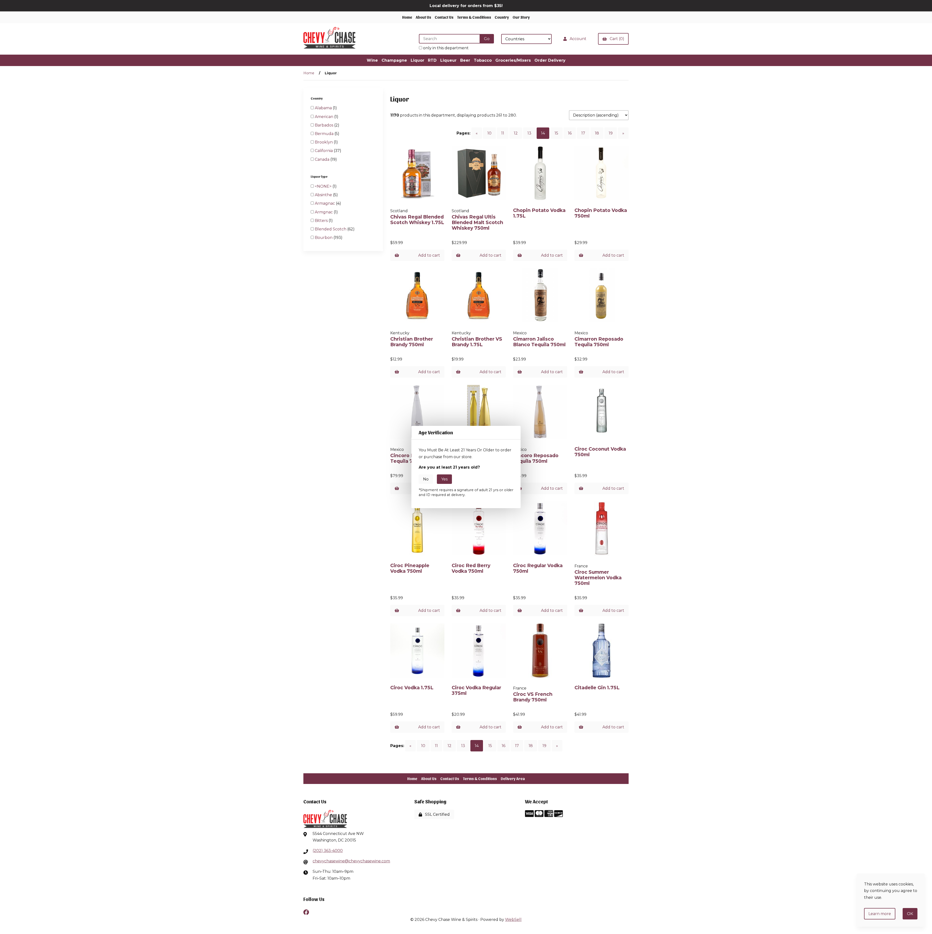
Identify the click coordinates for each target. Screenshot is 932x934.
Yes (444, 479)
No (426, 479)
